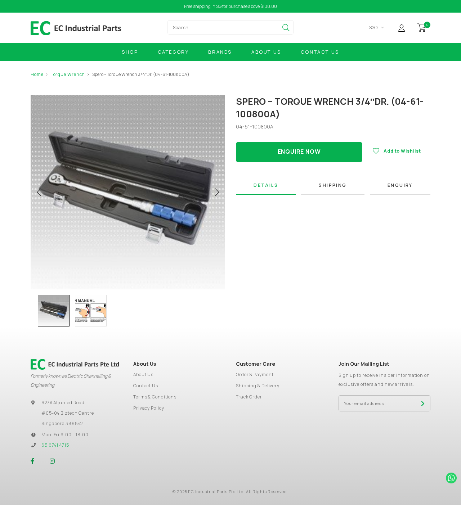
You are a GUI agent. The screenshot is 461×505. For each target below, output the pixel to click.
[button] (34, 310)
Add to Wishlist (402, 151)
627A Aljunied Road (63, 403)
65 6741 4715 (55, 445)
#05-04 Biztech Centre (67, 413)
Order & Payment (255, 374)
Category (173, 52)
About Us (266, 52)
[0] (421, 27)
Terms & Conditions (154, 397)
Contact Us (320, 52)
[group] (54, 310)
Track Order (249, 397)
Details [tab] (266, 185)
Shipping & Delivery (257, 386)
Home (37, 74)
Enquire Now (299, 151)
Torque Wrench (68, 74)
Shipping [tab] (332, 185)
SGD (373, 27)
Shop (130, 52)
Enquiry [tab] (400, 185)
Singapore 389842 (62, 423)
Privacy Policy (148, 408)
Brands (220, 52)
